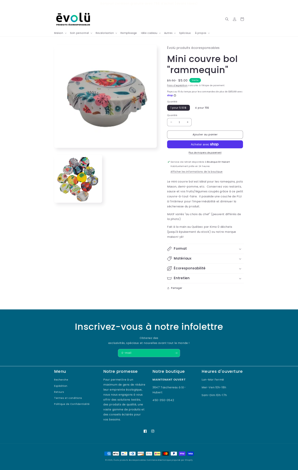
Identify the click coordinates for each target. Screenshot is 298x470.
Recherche (61, 379)
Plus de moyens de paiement (205, 152)
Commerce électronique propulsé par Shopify (170, 460)
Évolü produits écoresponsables (130, 460)
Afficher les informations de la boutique (197, 171)
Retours (59, 392)
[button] (60, 33)
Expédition (60, 386)
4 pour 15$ (202, 107)
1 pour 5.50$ (178, 107)
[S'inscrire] (176, 353)
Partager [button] (176, 288)
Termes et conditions (68, 398)
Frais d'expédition (177, 85)
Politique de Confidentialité (72, 404)
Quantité (172, 115)
